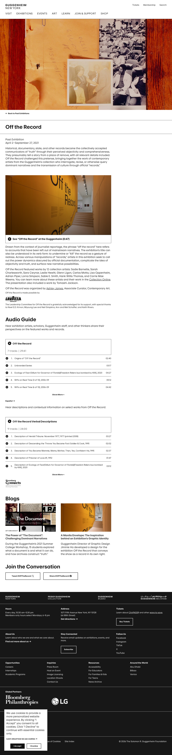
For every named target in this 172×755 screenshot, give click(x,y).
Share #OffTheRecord (64, 576)
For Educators (95, 670)
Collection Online (99, 279)
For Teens (93, 678)
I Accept (17, 746)
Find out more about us (17, 641)
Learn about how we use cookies (20, 739)
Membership (149, 5)
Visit (8, 13)
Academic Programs (15, 674)
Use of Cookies (53, 741)
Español (9, 401)
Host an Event (53, 670)
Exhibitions (24, 13)
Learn (66, 13)
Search (163, 5)
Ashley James (54, 288)
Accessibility (95, 667)
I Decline (34, 746)
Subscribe (68, 649)
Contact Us (52, 681)
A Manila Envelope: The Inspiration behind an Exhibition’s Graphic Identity (85, 537)
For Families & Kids (98, 674)
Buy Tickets (124, 622)
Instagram (121, 641)
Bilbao (133, 670)
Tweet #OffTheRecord (26, 576)
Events (42, 13)
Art (54, 13)
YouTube (120, 653)
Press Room (52, 667)
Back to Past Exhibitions (18, 113)
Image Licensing (55, 674)
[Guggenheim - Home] (15, 6)
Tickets (135, 5)
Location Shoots (55, 678)
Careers (9, 667)
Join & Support (85, 13)
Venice (133, 674)
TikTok (119, 645)
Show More (57, 394)
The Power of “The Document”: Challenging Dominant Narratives (26, 537)
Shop (104, 13)
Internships (10, 670)
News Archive (95, 681)
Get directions (68, 619)
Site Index (69, 741)
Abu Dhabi (135, 667)
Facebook (121, 638)
